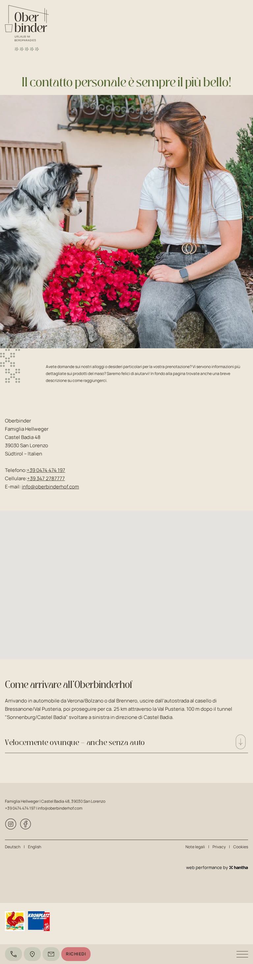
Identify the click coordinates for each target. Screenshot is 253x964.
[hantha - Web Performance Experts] (238, 867)
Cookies (240, 847)
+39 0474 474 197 (46, 470)
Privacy (219, 847)
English (34, 847)
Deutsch (12, 847)
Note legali (195, 847)
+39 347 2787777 (46, 478)
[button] (126, 580)
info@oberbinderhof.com (50, 486)
